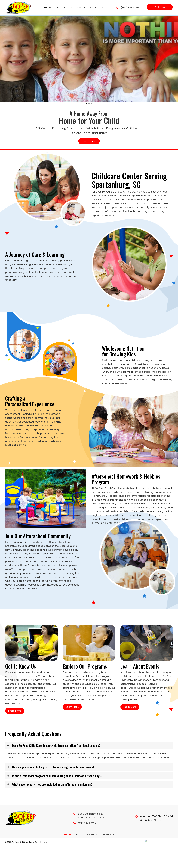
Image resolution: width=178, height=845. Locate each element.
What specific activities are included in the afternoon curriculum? (52, 784)
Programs (91, 834)
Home (67, 834)
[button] (160, 7)
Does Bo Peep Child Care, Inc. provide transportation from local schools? (56, 745)
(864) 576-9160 (130, 7)
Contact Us (108, 834)
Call (20, 584)
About (78, 834)
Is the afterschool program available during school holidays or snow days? (57, 775)
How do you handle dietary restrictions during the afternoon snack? (53, 767)
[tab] (89, 745)
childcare (156, 495)
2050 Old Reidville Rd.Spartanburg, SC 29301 (91, 815)
